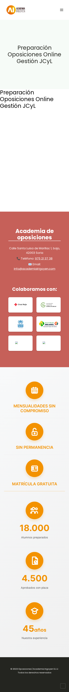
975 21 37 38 (43, 258)
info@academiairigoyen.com (34, 269)
